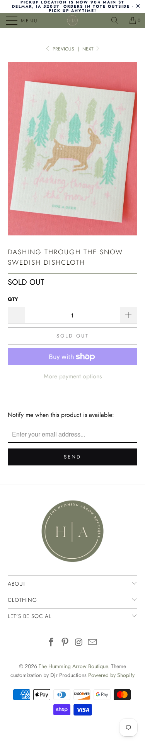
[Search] (118, 20)
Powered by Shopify (111, 675)
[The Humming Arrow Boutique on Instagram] (79, 643)
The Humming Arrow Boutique (73, 666)
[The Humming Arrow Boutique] (72, 20)
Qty (13, 299)
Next (88, 48)
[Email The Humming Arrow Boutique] (93, 643)
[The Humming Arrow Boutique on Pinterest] (65, 643)
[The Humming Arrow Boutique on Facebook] (51, 643)
